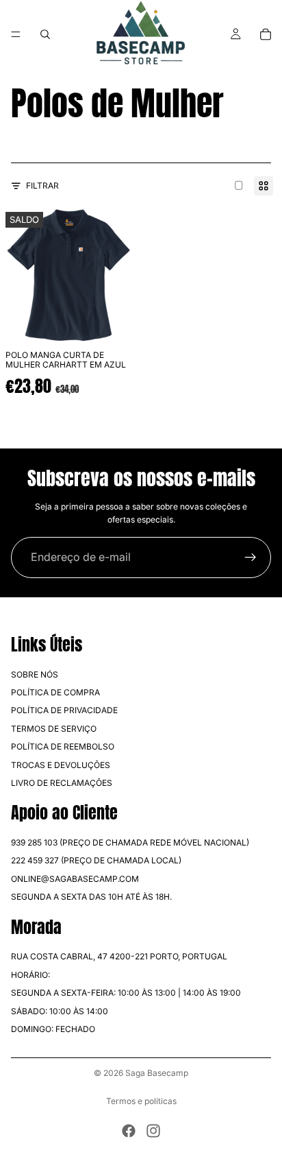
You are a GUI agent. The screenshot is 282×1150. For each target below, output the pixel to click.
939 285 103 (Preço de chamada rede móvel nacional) (130, 842)
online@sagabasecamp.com (75, 879)
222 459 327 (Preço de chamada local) (96, 861)
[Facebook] (128, 1131)
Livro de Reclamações (61, 783)
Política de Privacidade (64, 710)
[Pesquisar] (45, 34)
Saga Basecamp (156, 1073)
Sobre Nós (34, 674)
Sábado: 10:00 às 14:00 (59, 1011)
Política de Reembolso (62, 746)
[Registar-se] (250, 557)
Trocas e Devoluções (60, 765)
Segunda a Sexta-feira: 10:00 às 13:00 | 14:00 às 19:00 (126, 992)
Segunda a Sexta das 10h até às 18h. (91, 896)
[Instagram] (153, 1131)
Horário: (30, 975)
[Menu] (15, 34)
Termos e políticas (141, 1101)
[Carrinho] (266, 34)
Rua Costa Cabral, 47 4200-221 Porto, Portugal (119, 957)
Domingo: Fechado (53, 1029)
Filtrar (42, 185)
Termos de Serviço (54, 728)
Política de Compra (55, 692)
